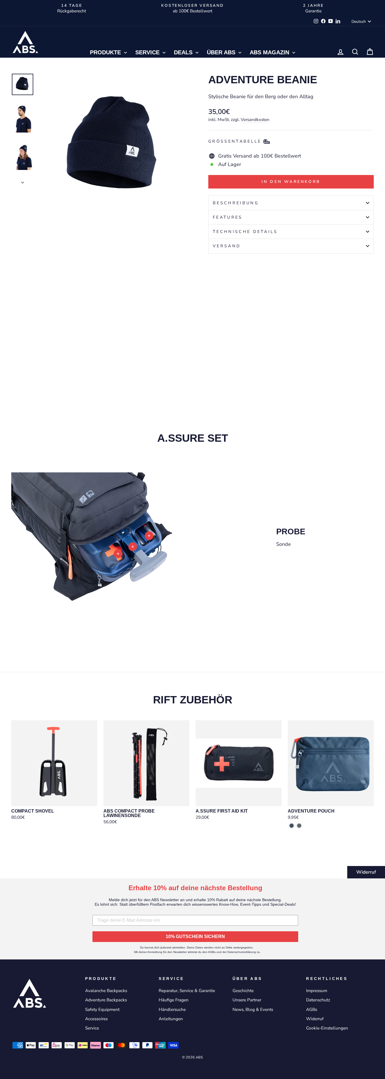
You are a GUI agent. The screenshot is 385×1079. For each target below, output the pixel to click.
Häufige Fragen (174, 1000)
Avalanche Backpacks (106, 990)
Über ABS (222, 52)
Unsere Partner (247, 1000)
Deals (184, 52)
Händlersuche (172, 1009)
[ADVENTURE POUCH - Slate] (299, 825)
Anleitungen (171, 1019)
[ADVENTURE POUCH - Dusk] (291, 825)
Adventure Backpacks (106, 1000)
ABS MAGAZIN (270, 52)
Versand (227, 246)
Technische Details (245, 231)
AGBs (311, 1009)
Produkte (106, 52)
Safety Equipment (102, 1009)
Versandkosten (255, 119)
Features (228, 217)
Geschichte (243, 990)
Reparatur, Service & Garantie (187, 990)
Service (148, 52)
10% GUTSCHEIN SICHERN (195, 936)
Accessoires (96, 1019)
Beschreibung (236, 203)
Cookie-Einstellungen (327, 1028)
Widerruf (366, 872)
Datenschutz (318, 1000)
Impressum (316, 990)
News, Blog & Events (253, 1009)
